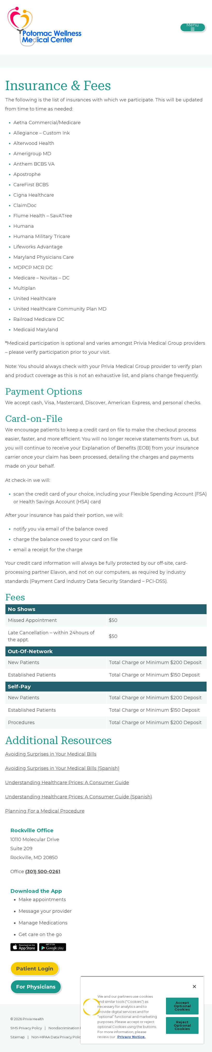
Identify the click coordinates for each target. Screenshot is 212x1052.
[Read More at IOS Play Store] (23, 947)
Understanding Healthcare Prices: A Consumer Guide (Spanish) (78, 797)
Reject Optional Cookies (182, 1025)
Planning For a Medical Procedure (45, 811)
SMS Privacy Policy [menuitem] (26, 1028)
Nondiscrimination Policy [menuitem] (69, 1028)
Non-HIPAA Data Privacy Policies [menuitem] (59, 1037)
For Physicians (36, 987)
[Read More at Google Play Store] (52, 947)
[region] (142, 1010)
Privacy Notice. (131, 1037)
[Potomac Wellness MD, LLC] (45, 27)
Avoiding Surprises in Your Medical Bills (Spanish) (62, 768)
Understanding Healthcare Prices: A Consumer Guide (67, 782)
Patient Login (34, 969)
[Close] (194, 986)
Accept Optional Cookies (182, 1005)
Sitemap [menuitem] (17, 1037)
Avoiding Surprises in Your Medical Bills (50, 754)
